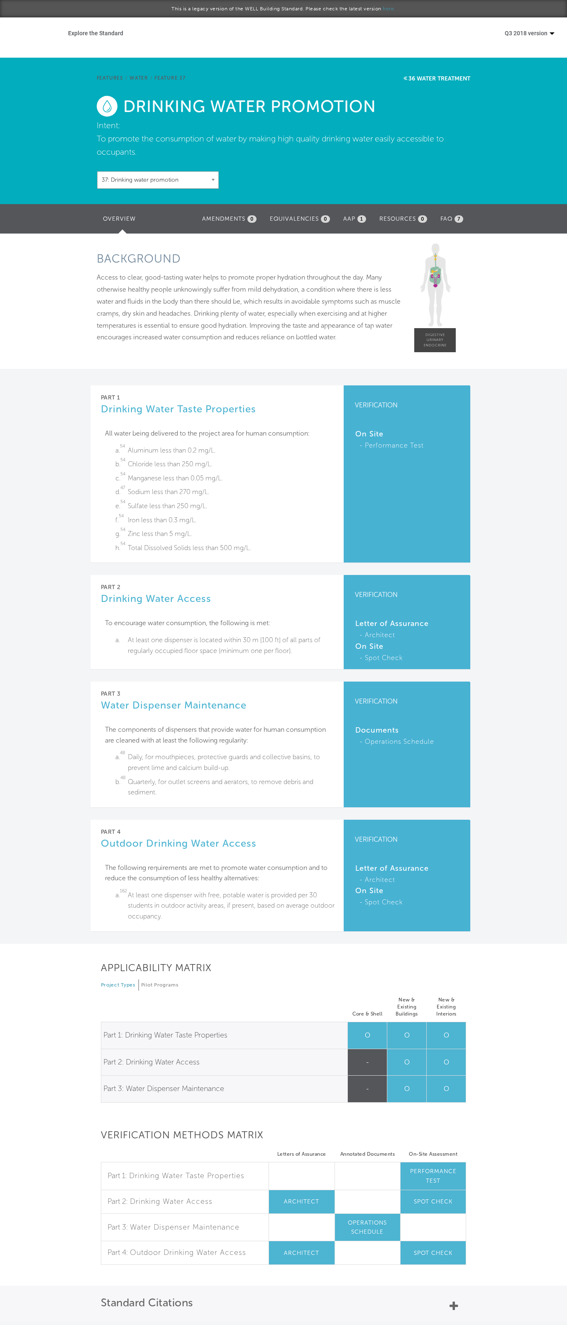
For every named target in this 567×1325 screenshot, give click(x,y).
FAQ (450, 218)
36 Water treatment (439, 78)
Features (110, 78)
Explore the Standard (95, 33)
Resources (401, 218)
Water (139, 78)
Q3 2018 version (527, 33)
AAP (353, 218)
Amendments (228, 218)
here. (389, 9)
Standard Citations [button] (147, 1302)
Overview (121, 221)
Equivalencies (298, 218)
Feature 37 (170, 78)
